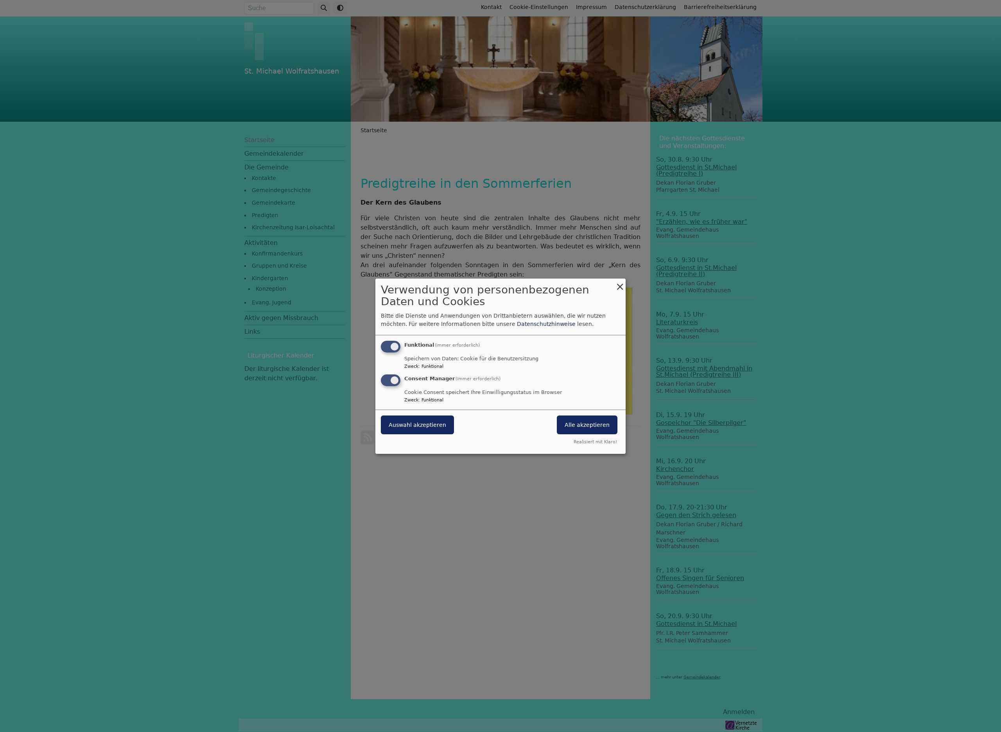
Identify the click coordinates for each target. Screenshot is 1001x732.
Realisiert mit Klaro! (595, 441)
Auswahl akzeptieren (417, 425)
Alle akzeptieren (587, 425)
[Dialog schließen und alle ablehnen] (620, 283)
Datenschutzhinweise (546, 324)
